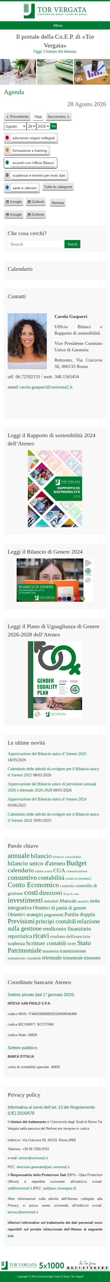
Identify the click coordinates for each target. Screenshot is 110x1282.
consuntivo (22, 877)
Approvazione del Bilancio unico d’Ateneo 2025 (47, 754)
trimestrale (73, 957)
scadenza (16, 943)
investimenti (25, 900)
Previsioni (21, 921)
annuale (19, 855)
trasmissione (73, 951)
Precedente (19, 116)
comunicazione (76, 871)
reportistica (20, 936)
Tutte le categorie (58, 187)
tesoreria (51, 951)
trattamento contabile (24, 958)
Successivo (57, 116)
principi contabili (56, 921)
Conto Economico (33, 885)
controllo (67, 886)
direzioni (50, 892)
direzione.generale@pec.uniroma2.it (43, 1167)
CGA (59, 870)
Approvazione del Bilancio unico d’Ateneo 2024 (47, 799)
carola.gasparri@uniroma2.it (45, 386)
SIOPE (71, 944)
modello (83, 901)
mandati (51, 901)
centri (48, 871)
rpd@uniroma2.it (20, 1188)
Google (16, 202)
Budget (76, 863)
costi (31, 892)
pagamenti (53, 914)
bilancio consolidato (67, 857)
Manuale (68, 901)
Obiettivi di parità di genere (59, 907)
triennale (52, 957)
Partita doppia (79, 914)
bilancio (41, 855)
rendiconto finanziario (67, 929)
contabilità (51, 877)
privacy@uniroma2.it (23, 1212)
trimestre (92, 957)
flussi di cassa (71, 894)
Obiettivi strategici (25, 914)
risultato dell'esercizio (70, 936)
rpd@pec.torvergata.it (59, 1188)
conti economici (78, 878)
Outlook (38, 202)
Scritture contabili (46, 943)
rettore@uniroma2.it (33, 1158)
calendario (21, 870)
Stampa (58, 204)
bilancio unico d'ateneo (36, 863)
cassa (39, 871)
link (11, 1236)
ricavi (41, 935)
